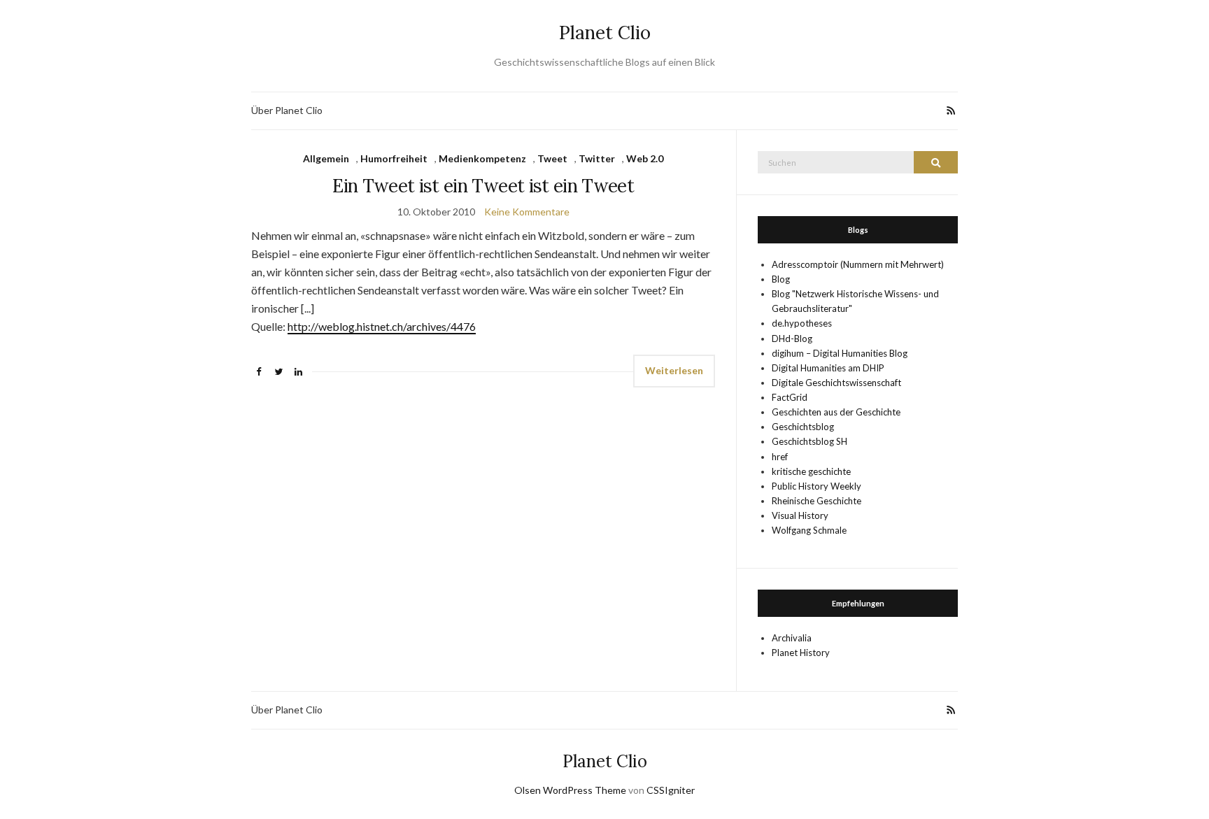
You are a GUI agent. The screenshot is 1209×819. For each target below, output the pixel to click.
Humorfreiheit (393, 158)
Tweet (552, 158)
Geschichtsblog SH (809, 441)
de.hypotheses (802, 323)
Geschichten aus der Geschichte (836, 412)
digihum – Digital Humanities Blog (839, 353)
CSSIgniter (670, 790)
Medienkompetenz (482, 158)
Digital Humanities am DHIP (828, 367)
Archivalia (792, 637)
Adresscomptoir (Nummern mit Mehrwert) (858, 264)
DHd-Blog (792, 338)
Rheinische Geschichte (816, 500)
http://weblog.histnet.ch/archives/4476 (382, 326)
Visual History (800, 515)
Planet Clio (605, 32)
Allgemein (326, 158)
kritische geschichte (811, 471)
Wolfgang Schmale (809, 530)
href (780, 456)
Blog (781, 279)
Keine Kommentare (527, 212)
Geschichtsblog (803, 426)
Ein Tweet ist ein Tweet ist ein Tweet (483, 185)
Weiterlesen (674, 370)
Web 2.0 (644, 158)
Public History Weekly (816, 486)
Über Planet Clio (287, 110)
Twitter (597, 158)
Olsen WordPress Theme (570, 790)
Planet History (801, 652)
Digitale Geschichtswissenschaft (836, 382)
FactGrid (789, 397)
